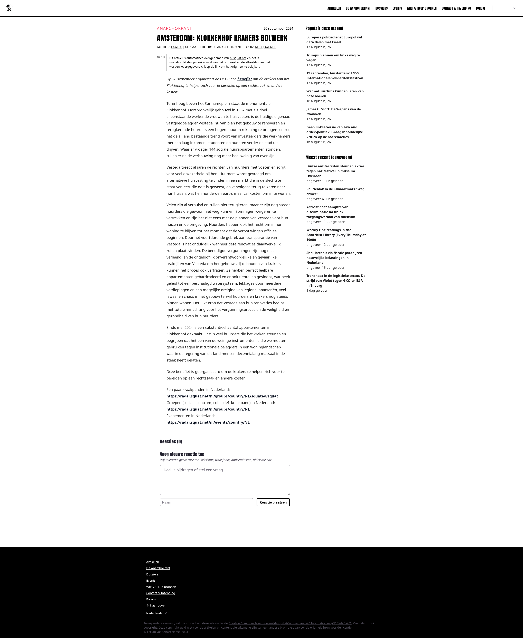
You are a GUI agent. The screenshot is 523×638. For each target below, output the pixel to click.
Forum (480, 8)
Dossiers (381, 8)
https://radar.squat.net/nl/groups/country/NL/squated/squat (222, 396)
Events (397, 8)
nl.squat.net (265, 47)
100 (164, 57)
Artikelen (334, 8)
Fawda (176, 47)
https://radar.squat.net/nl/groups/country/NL (208, 409)
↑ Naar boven (156, 605)
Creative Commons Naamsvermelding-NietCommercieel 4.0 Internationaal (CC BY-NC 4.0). (290, 623)
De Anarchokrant (358, 8)
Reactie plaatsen (273, 502)
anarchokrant (174, 28)
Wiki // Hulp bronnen (422, 8)
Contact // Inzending (456, 8)
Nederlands (503, 8)
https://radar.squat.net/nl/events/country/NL (208, 422)
